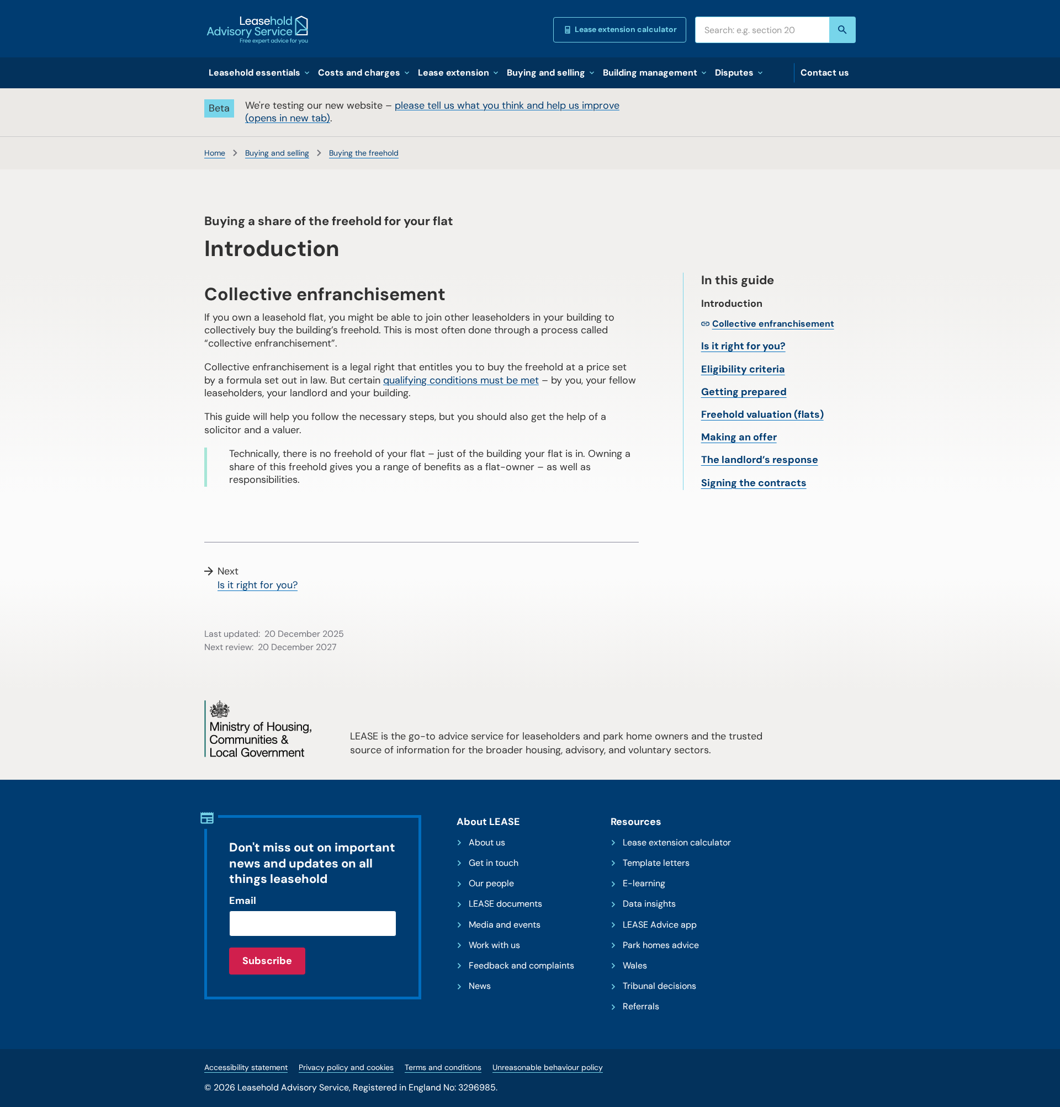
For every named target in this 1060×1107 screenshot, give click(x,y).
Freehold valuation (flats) (762, 414)
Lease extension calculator (626, 29)
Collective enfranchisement (773, 323)
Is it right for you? (743, 346)
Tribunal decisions (659, 986)
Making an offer (739, 437)
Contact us (825, 72)
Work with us (494, 945)
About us (487, 842)
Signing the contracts (754, 482)
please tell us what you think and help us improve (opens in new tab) (432, 112)
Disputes (734, 72)
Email (242, 900)
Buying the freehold (364, 153)
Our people (491, 883)
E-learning (644, 883)
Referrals (641, 1006)
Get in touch (493, 863)
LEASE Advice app (660, 924)
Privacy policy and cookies (346, 1067)
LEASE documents (505, 903)
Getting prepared (744, 391)
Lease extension (453, 72)
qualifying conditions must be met (461, 380)
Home (214, 153)
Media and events (504, 924)
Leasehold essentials (254, 72)
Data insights (649, 903)
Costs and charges (359, 72)
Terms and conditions (443, 1067)
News (480, 986)
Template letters (656, 863)
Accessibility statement (246, 1067)
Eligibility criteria (743, 369)
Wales (635, 965)
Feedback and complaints (521, 965)
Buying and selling (546, 72)
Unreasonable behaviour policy (547, 1067)
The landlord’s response (759, 459)
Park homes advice (661, 945)
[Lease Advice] (257, 29)
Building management (650, 72)
